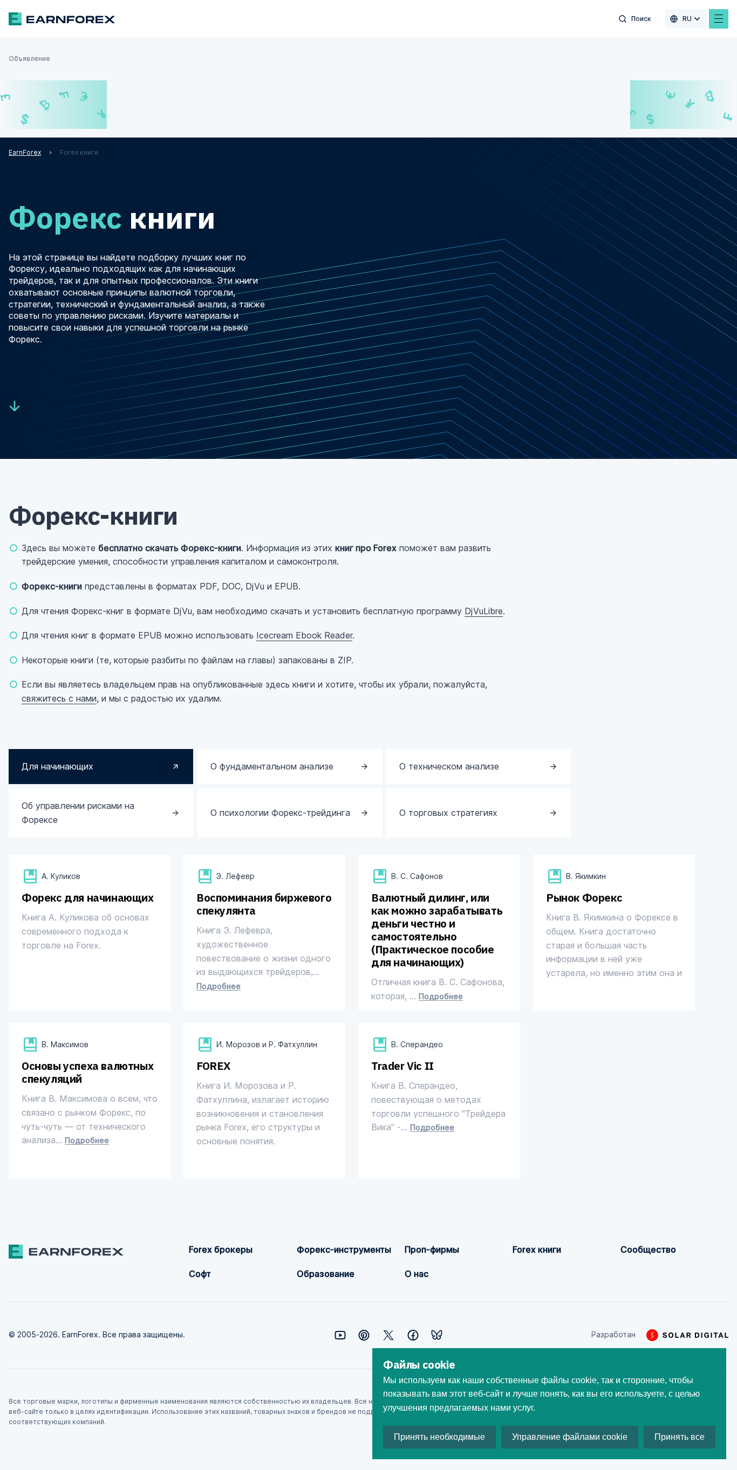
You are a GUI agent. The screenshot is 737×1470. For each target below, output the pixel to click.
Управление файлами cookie (569, 1436)
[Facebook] (413, 1335)
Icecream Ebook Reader (304, 635)
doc (247, 1004)
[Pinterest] (364, 1335)
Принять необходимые (439, 1436)
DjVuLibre (484, 611)
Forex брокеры (221, 1249)
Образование (325, 1273)
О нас (416, 1273)
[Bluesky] (436, 1335)
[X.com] (388, 1335)
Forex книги (537, 1249)
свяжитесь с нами (59, 698)
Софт (200, 1273)
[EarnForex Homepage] (62, 19)
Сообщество (648, 1249)
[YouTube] (340, 1335)
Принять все (679, 1436)
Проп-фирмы (432, 1249)
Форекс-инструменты (344, 1249)
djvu (73, 986)
